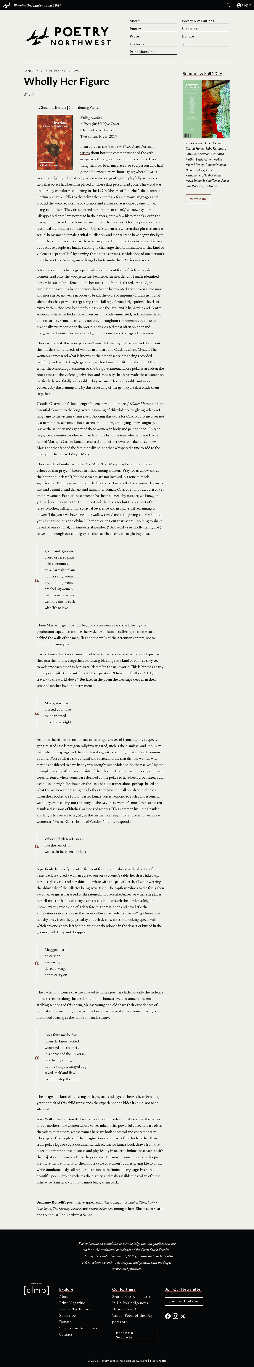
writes (85, 153)
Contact (65, 1335)
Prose (134, 36)
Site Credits (158, 1361)
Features (137, 44)
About (135, 21)
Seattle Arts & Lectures (131, 1297)
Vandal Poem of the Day (132, 1316)
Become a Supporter (125, 1335)
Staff (33, 94)
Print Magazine (142, 52)
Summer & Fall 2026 (202, 73)
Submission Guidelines (78, 1328)
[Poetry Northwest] (68, 36)
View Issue (198, 199)
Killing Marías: (91, 118)
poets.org (120, 1322)
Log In (246, 5)
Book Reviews (66, 71)
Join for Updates (184, 1301)
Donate (188, 36)
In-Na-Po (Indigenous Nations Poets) (130, 1306)
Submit (187, 44)
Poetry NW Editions (198, 21)
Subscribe (190, 29)
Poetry (135, 29)
